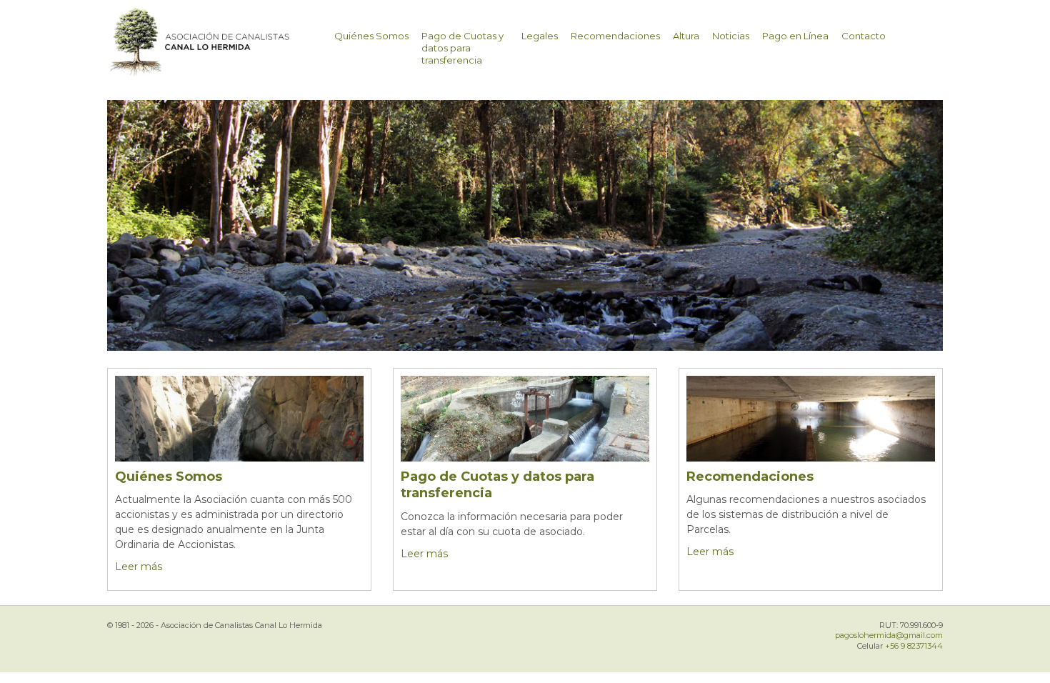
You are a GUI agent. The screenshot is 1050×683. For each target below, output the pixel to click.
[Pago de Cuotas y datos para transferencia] (525, 436)
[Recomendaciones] (810, 434)
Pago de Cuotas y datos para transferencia (462, 48)
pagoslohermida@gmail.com (889, 635)
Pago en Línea (795, 35)
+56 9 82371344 (914, 646)
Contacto (863, 35)
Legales (539, 35)
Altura (686, 35)
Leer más (138, 566)
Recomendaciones (615, 35)
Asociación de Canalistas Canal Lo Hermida (227, 50)
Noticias (730, 35)
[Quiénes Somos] (239, 436)
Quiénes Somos (371, 35)
